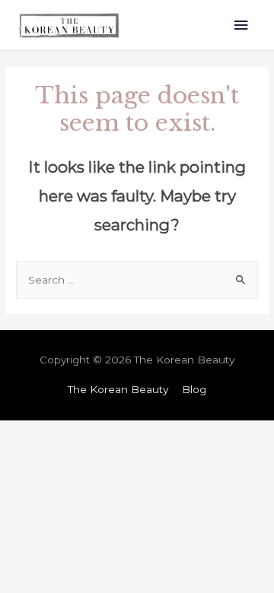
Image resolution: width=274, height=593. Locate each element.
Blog (194, 389)
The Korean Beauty (118, 389)
